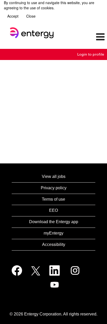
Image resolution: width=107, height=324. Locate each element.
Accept (12, 16)
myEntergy (53, 233)
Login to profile (90, 54)
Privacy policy (53, 188)
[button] (89, 37)
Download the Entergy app (53, 222)
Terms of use (53, 199)
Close (31, 16)
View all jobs (53, 176)
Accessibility (53, 244)
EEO (53, 210)
